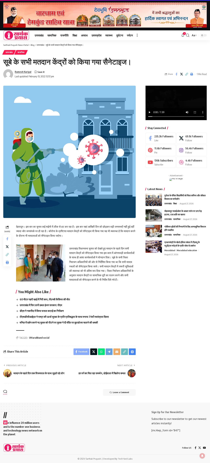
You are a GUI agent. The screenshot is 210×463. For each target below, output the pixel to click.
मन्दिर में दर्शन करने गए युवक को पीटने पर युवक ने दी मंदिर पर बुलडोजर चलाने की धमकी (59, 322)
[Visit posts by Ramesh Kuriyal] (8, 74)
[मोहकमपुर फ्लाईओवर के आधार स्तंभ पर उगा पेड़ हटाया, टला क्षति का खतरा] (154, 215)
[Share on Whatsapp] (101, 351)
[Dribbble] (192, 162)
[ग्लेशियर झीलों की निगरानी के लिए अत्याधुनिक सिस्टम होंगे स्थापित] (154, 231)
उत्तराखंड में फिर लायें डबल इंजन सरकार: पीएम (41, 305)
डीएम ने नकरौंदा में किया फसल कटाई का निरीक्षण (42, 310)
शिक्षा (175, 203)
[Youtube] (161, 162)
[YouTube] (204, 448)
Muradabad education (187, 250)
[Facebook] (161, 138)
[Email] (116, 351)
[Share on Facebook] (176, 74)
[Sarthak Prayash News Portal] (16, 35)
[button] (137, 35)
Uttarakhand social (39, 337)
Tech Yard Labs (125, 458)
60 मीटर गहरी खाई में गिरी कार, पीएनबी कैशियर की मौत (45, 299)
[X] (192, 138)
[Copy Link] (186, 74)
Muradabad (169, 250)
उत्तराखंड (9, 52)
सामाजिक (21, 52)
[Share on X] (181, 74)
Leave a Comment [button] (121, 392)
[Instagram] (192, 150)
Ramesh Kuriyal (23, 71)
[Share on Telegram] (109, 351)
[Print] (191, 74)
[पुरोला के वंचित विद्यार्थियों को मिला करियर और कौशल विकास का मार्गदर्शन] (154, 200)
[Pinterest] (161, 150)
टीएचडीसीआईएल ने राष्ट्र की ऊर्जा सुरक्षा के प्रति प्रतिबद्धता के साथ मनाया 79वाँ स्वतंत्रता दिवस (64, 316)
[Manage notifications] (202, 455)
